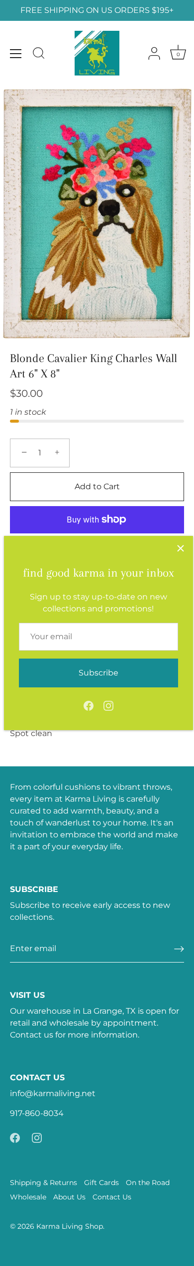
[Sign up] (179, 949)
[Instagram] (108, 705)
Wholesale (28, 1197)
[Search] (39, 55)
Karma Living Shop (69, 1226)
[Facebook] (89, 705)
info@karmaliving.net (53, 1093)
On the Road (148, 1183)
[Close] (181, 548)
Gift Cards (101, 1183)
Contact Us (112, 1197)
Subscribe (98, 672)
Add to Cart (97, 486)
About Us (69, 1197)
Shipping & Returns (43, 1183)
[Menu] (16, 54)
